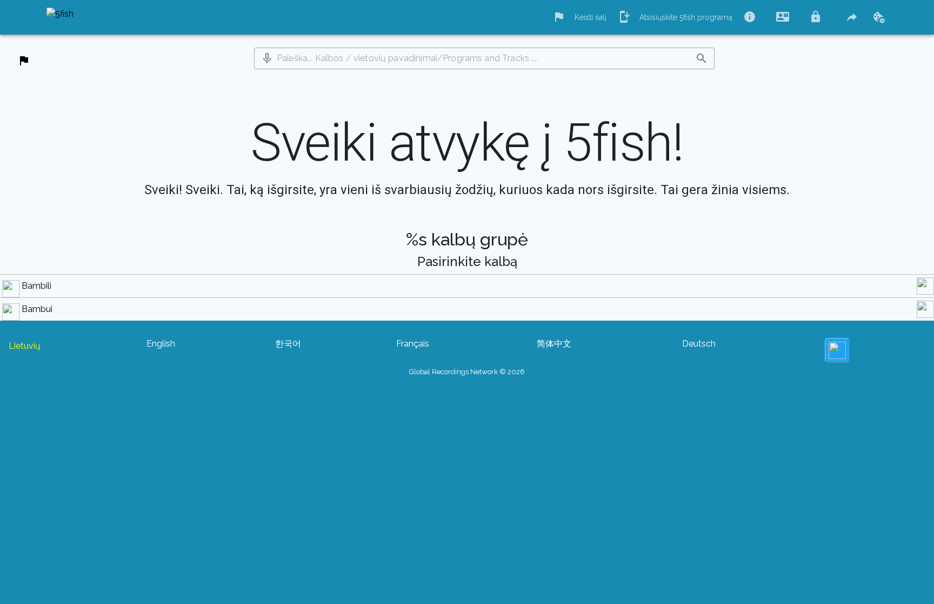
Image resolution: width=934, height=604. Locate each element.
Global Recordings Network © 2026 (467, 372)
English (160, 343)
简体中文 (554, 343)
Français (412, 343)
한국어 (288, 343)
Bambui (37, 309)
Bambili (36, 286)
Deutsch (699, 343)
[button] (267, 58)
